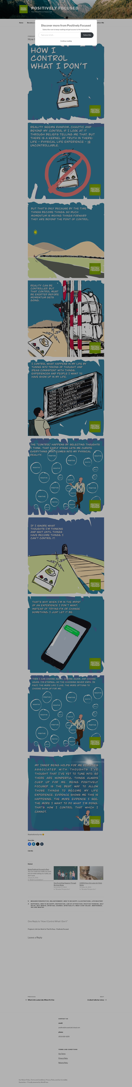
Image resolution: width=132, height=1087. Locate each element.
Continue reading (66, 41)
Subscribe (87, 35)
